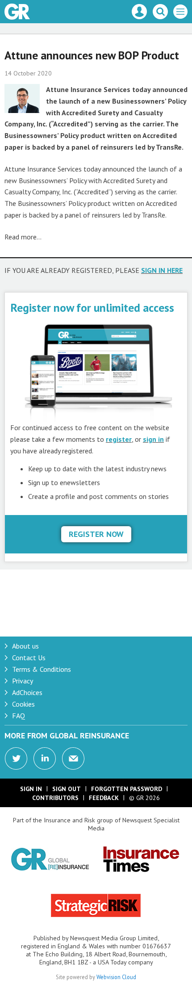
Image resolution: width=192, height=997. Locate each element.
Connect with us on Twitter (16, 758)
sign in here (162, 270)
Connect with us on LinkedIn (44, 758)
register (119, 439)
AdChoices (27, 692)
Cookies (23, 704)
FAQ (18, 715)
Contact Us (29, 657)
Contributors (55, 798)
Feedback (104, 798)
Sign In (31, 789)
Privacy (22, 680)
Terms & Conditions (41, 669)
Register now (96, 534)
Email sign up (73, 758)
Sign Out (66, 789)
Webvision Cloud (116, 976)
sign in (153, 439)
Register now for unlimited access (92, 307)
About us (25, 645)
